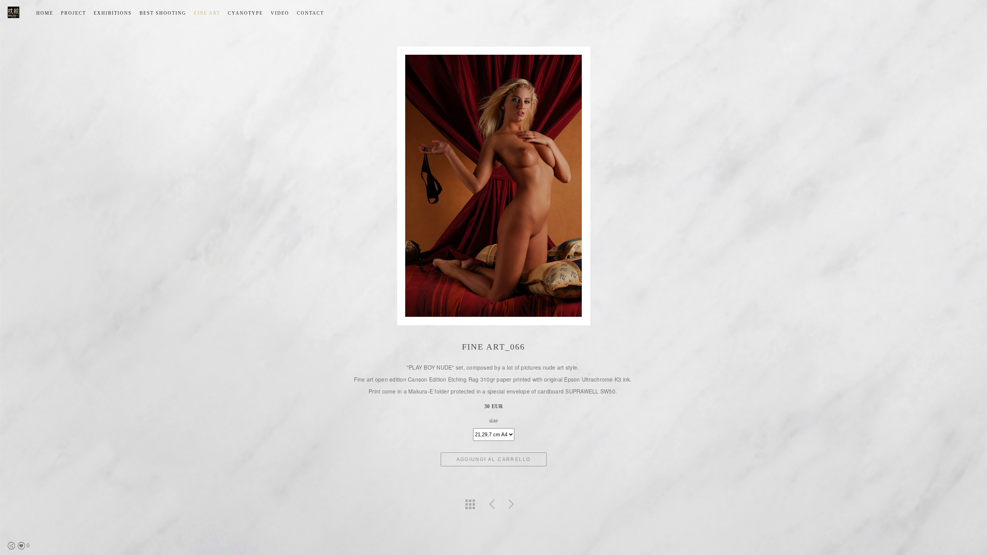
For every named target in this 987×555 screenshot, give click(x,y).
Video (280, 13)
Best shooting (163, 13)
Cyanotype (245, 13)
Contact (310, 13)
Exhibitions (113, 13)
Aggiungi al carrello (493, 459)
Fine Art (207, 13)
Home (44, 13)
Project (73, 13)
